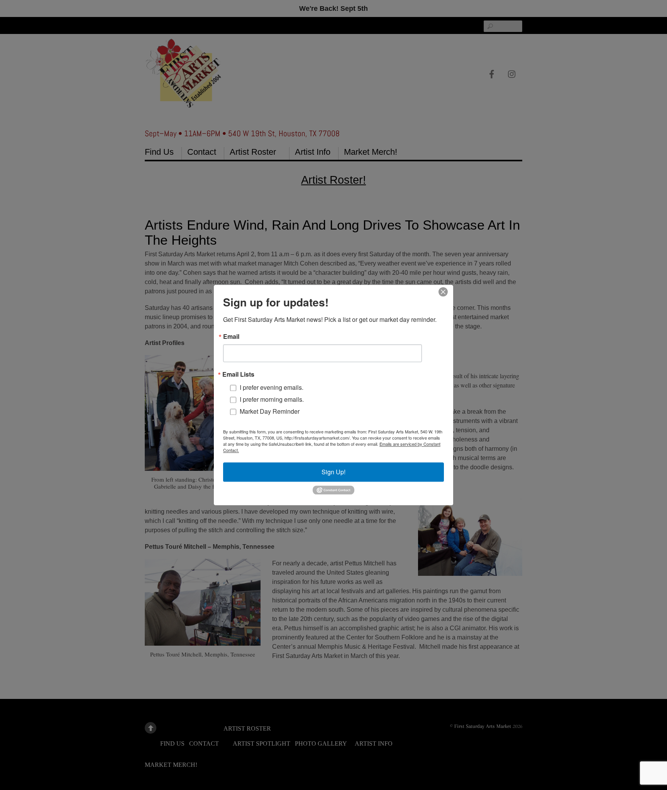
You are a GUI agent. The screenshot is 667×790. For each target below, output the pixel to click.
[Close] (443, 291)
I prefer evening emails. (271, 387)
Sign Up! (333, 471)
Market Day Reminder (270, 411)
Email (231, 336)
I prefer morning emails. (272, 399)
